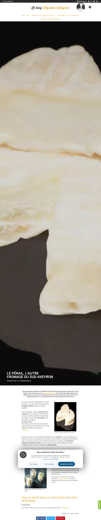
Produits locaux (12, 381)
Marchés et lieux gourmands (68, 15)
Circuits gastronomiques (50, 19)
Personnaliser (49, 464)
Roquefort (25, 430)
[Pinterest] (97, 1)
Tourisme (8, 1)
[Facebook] (89, 1)
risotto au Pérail (63, 478)
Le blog (50, 8)
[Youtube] (94, 1)
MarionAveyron (26, 381)
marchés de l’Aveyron (49, 393)
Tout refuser (33, 464)
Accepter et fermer (66, 464)
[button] (90, 7)
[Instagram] (91, 1)
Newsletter (99, 505)
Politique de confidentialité (50, 459)
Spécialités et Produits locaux (42, 15)
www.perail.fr (65, 507)
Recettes (25, 15)
